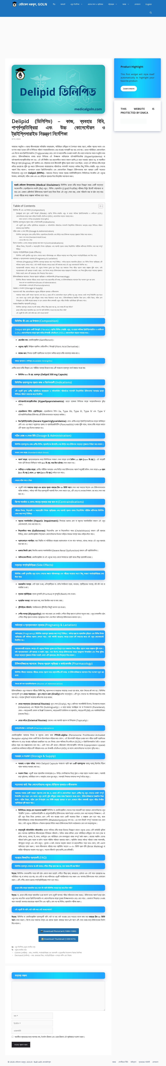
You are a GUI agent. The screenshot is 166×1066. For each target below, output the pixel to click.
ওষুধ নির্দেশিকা (74, 4)
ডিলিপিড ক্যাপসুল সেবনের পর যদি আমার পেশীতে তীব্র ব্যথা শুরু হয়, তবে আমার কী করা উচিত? (44, 307)
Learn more (128, 88)
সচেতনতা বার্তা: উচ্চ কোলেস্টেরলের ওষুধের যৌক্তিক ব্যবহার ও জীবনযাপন (36, 291)
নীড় (54, 4)
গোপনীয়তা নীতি (123, 1062)
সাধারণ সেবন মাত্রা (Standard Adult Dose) (32, 237)
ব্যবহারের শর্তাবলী (144, 1062)
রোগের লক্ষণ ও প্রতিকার (95, 4)
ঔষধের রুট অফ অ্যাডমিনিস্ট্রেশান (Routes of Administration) (37, 282)
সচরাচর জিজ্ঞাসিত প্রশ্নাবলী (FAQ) (24, 303)
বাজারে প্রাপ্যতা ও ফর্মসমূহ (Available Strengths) (34, 219)
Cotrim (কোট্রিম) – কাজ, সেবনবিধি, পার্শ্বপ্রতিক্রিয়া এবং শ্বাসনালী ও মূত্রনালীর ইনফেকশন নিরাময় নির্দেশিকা (48, 952)
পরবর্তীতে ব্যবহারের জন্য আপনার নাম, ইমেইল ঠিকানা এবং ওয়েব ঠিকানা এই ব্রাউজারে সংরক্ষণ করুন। (50, 1036)
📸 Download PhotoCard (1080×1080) (58, 931)
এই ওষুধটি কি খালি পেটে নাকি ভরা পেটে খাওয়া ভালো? (32, 313)
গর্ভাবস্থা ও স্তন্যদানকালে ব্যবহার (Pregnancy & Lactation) (35, 258)
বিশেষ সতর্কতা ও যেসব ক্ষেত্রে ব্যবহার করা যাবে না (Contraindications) (38, 243)
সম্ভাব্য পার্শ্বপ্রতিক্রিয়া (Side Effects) (27, 252)
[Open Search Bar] (150, 12)
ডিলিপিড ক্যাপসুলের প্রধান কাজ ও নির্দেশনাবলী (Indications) (34, 222)
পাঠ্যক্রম (111, 4)
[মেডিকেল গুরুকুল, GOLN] (15, 4)
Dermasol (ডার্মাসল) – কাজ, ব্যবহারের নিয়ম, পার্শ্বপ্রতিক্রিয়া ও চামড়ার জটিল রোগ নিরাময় (43, 955)
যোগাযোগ (137, 4)
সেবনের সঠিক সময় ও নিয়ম (25, 240)
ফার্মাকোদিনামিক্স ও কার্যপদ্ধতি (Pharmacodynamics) (34, 285)
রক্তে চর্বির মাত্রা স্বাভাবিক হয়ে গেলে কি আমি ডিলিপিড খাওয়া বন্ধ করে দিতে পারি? (41, 310)
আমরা (124, 4)
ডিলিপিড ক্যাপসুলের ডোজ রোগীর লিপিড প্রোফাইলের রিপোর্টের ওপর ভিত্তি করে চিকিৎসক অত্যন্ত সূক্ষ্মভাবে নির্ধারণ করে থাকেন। (54, 234)
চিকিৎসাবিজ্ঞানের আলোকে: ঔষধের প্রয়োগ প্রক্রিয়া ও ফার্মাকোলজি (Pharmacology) (41, 276)
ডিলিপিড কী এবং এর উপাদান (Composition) (29, 210)
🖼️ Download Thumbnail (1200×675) (58, 939)
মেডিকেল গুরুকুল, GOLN (33, 4)
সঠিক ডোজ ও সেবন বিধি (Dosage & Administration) (33, 231)
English (149, 4)
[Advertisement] (83, 36)
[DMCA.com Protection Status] (134, 122)
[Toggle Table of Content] (99, 206)
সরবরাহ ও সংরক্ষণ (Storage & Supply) (28, 288)
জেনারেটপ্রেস (47, 1062)
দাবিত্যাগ (133, 1062)
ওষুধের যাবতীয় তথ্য (29, 947)
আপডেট (62, 4)
